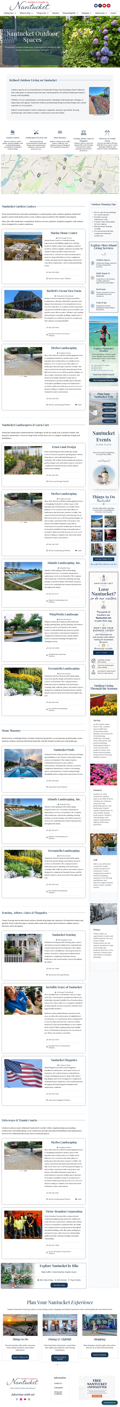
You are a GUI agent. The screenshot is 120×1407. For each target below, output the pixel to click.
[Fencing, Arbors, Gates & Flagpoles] (83, 133)
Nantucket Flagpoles (64, 1060)
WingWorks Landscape (64, 614)
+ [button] (3, 156)
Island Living (99, 13)
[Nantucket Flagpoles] (94, 182)
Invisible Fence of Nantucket (64, 987)
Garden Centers (12, 137)
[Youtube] (104, 5)
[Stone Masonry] (60, 132)
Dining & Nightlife (69, 13)
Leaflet (95, 193)
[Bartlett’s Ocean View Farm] (20, 185)
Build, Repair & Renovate (103, 274)
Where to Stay (25, 13)
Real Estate (101, 289)
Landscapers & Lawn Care (36, 137)
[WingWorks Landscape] (38, 176)
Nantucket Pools (64, 750)
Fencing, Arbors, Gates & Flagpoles (84, 139)
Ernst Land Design (64, 447)
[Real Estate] (92, 292)
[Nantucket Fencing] (100, 176)
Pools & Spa (101, 302)
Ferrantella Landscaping (64, 668)
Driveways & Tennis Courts (107, 139)
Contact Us (58, 1383)
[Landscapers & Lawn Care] (36, 132)
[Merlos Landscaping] (81, 180)
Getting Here (9, 13)
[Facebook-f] (17, 1399)
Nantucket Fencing (64, 935)
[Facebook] (96, 5)
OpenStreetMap (108, 193)
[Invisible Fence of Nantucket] (64, 168)
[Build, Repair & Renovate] (92, 277)
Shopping (85, 13)
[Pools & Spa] (92, 305)
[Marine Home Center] (65, 159)
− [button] (3, 159)
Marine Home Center (64, 233)
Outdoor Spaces (103, 260)
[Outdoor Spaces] (92, 263)
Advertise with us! (23, 1394)
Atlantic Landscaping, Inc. (64, 563)
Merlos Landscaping (64, 348)
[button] (7, 246)
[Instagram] (100, 5)
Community (58, 1387)
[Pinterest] (108, 5)
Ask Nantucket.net (110, 1402)
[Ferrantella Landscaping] (60, 179)
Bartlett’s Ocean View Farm (64, 291)
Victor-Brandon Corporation (64, 1211)
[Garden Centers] (12, 132)
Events (113, 13)
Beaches (55, 13)
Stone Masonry (60, 137)
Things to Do (41, 13)
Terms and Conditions (58, 1393)
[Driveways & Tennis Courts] (107, 133)
